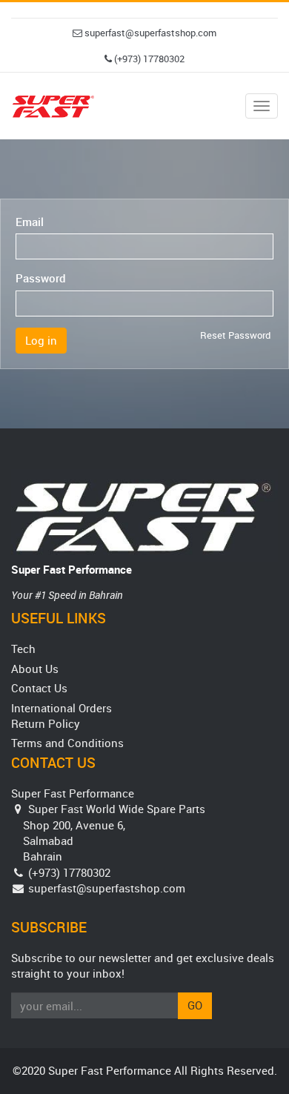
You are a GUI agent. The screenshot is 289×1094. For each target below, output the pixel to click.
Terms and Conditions (67, 742)
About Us (35, 668)
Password (41, 278)
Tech (23, 648)
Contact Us (39, 687)
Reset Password (235, 335)
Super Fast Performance (71, 569)
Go (194, 1005)
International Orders (61, 707)
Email (30, 221)
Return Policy (45, 723)
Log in (41, 340)
